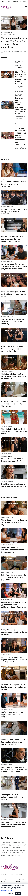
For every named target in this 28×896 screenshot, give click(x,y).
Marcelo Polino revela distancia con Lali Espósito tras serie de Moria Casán (12, 458)
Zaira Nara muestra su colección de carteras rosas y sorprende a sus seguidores (20, 136)
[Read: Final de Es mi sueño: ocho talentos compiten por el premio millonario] (14, 334)
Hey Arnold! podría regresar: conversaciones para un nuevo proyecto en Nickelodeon (14, 266)
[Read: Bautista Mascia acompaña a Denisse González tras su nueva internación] (14, 728)
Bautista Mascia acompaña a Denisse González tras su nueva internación (13, 742)
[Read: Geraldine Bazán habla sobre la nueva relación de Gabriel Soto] (14, 472)
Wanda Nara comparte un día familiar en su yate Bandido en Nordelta (13, 687)
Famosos (6, 165)
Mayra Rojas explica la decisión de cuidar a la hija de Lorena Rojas (14, 522)
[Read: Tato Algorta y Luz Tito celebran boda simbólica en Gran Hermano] (14, 783)
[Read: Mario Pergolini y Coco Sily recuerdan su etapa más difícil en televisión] (14, 362)
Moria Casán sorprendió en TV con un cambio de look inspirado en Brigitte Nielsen (13, 239)
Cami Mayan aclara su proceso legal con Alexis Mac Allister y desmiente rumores (13, 824)
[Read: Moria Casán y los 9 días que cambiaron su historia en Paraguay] (14, 307)
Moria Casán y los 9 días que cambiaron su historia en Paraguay (12, 321)
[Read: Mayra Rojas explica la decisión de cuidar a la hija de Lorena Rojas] (14, 508)
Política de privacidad (6, 890)
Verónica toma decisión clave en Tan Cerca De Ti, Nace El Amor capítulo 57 (14, 42)
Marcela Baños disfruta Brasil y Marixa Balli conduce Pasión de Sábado (14, 431)
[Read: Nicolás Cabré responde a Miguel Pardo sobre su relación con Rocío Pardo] (14, 645)
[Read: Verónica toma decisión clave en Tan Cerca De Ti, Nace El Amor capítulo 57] (14, 23)
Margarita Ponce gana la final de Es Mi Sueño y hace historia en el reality (13, 294)
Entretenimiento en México (11, 18)
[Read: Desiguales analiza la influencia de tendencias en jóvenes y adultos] (14, 535)
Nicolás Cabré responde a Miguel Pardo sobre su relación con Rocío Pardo (14, 659)
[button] (26, 7)
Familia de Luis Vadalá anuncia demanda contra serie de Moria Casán (13, 403)
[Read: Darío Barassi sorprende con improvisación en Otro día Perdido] (14, 700)
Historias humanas (6, 104)
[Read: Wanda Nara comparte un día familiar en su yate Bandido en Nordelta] (14, 673)
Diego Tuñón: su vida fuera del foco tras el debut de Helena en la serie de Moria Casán (14, 769)
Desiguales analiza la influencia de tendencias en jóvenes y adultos (12, 549)
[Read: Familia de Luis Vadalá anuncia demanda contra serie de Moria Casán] (14, 389)
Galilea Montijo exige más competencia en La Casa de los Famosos (14, 632)
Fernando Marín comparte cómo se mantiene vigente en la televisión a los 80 (20, 106)
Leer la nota (4, 56)
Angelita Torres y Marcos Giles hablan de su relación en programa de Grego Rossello (20, 75)
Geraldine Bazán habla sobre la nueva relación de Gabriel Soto (14, 485)
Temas (3, 881)
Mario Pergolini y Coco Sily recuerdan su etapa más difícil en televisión (13, 376)
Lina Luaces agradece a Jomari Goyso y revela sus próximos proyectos (14, 184)
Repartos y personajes (6, 1)
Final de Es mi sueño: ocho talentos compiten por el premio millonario (12, 348)
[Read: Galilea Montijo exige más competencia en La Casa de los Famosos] (14, 618)
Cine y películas (15, 1)
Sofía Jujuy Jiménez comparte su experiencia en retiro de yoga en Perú (13, 577)
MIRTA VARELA (12, 34)
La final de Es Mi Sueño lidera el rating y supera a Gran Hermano (14, 211)
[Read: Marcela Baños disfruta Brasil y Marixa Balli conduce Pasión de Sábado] (14, 417)
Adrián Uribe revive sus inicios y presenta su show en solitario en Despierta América (13, 604)
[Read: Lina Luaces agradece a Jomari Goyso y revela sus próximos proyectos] (14, 170)
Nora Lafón (18, 65)
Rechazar (10, 893)
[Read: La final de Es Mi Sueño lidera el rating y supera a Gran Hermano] (14, 197)
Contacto (17, 881)
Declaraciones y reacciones (11, 503)
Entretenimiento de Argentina (8, 74)
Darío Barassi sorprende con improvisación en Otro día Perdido (13, 714)
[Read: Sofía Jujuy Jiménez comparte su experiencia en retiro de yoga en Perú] (14, 563)
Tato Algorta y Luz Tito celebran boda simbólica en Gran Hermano (12, 797)
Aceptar (18, 893)
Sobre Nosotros (23, 1)
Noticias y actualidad (7, 134)
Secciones (4, 879)
